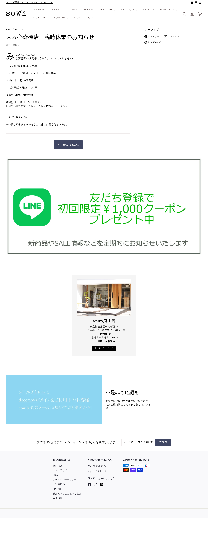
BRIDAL (147, 9)
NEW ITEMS (57, 9)
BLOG (77, 17)
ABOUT (89, 17)
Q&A (55, 475)
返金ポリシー (60, 498)
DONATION (60, 17)
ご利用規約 (59, 484)
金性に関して (60, 470)
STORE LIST (39, 17)
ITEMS (72, 9)
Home (9, 29)
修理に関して (60, 465)
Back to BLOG (70, 144)
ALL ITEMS (38, 9)
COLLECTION (106, 9)
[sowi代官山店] (104, 297)
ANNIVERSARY (167, 9)
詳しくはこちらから (104, 348)
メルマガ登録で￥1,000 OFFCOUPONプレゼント (29, 2)
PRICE (87, 9)
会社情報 (57, 489)
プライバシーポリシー (64, 479)
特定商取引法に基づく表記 (67, 493)
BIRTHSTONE (128, 9)
